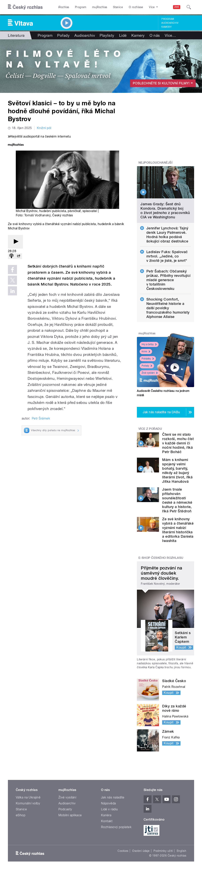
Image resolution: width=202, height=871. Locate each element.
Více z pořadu (150, 429)
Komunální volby (28, 803)
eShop (20, 815)
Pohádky (146, 358)
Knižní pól (44, 128)
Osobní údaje (141, 850)
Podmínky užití (163, 850)
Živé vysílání (148, 372)
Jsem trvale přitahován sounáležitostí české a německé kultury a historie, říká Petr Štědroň (177, 500)
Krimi (144, 351)
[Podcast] (11, 256)
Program (80, 7)
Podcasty (65, 809)
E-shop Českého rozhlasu (160, 558)
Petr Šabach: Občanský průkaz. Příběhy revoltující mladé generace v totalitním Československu (168, 280)
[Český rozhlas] (25, 7)
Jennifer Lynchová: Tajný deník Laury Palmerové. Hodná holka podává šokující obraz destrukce (167, 234)
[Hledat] (188, 7)
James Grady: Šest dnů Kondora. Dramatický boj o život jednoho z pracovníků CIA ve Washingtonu (165, 210)
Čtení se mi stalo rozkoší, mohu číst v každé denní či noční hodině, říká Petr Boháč (178, 443)
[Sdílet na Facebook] (12, 269)
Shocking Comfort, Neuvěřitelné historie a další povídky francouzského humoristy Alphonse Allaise (168, 308)
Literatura (16, 35)
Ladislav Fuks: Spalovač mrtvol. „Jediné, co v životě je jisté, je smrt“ (167, 256)
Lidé (123, 35)
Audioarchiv (169, 23)
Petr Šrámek (41, 418)
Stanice (118, 7)
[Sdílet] (18, 256)
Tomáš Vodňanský (37, 215)
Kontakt (106, 821)
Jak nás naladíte (112, 797)
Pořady (63, 35)
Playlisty (107, 35)
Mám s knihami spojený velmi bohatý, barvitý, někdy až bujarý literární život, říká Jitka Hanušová (177, 471)
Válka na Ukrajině (28, 797)
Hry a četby (148, 344)
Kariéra (106, 815)
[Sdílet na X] (12, 280)
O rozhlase (136, 7)
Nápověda (108, 803)
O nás (155, 35)
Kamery (166, 26)
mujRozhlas (99, 7)
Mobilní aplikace (70, 815)
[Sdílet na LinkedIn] (12, 290)
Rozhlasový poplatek (116, 827)
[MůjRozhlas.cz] (16, 145)
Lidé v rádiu (109, 809)
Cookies (123, 850)
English (181, 850)
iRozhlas (63, 7)
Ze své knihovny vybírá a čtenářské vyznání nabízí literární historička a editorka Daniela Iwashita (178, 530)
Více (170, 35)
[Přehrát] (15, 242)
